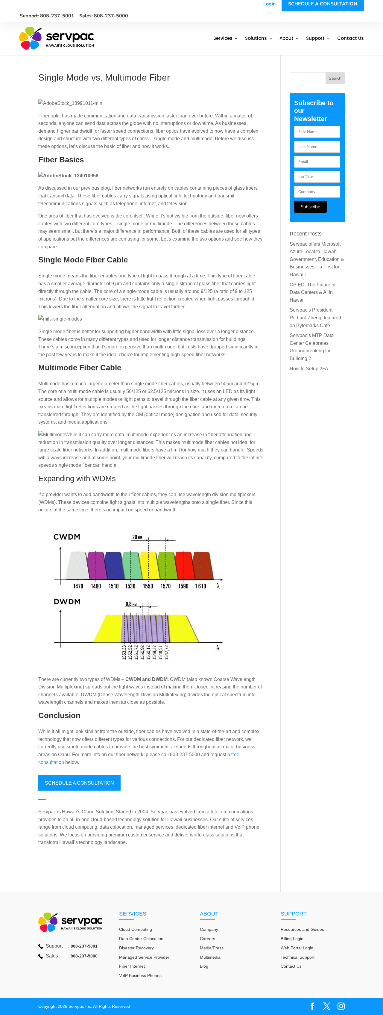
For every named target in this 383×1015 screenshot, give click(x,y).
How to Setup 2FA (309, 368)
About (286, 38)
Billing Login (292, 938)
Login (269, 4)
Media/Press (212, 947)
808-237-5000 (84, 956)
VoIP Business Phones (140, 975)
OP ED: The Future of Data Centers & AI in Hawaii (312, 292)
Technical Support (297, 957)
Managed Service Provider (144, 957)
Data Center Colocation (141, 938)
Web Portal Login (297, 947)
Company (209, 929)
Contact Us (350, 38)
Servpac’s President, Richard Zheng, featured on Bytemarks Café (315, 317)
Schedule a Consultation (79, 783)
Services (222, 38)
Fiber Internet (132, 966)
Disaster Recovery (136, 947)
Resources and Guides (302, 929)
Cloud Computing (135, 929)
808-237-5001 (84, 946)
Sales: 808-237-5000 (103, 16)
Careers (207, 938)
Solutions (256, 38)
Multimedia (210, 957)
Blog (204, 966)
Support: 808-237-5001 (47, 16)
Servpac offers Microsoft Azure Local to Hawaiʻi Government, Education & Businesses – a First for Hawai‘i (317, 259)
